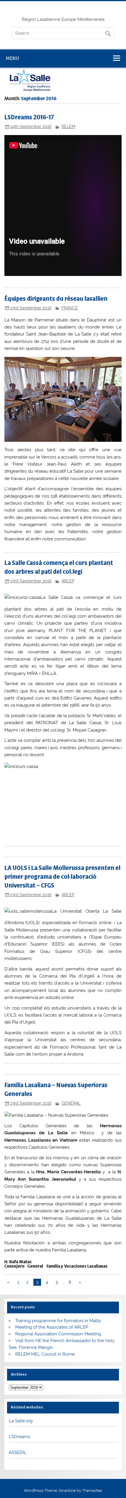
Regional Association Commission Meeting (58, 1334)
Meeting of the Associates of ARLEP (51, 1327)
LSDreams (19, 1436)
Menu (12, 58)
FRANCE (70, 308)
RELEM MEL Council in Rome (45, 1354)
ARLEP (68, 581)
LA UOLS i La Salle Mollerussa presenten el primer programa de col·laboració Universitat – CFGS (62, 877)
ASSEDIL (18, 1452)
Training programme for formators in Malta (58, 1320)
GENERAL (71, 1103)
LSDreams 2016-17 (29, 117)
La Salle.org (21, 1420)
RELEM (68, 126)
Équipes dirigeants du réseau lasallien (56, 299)
